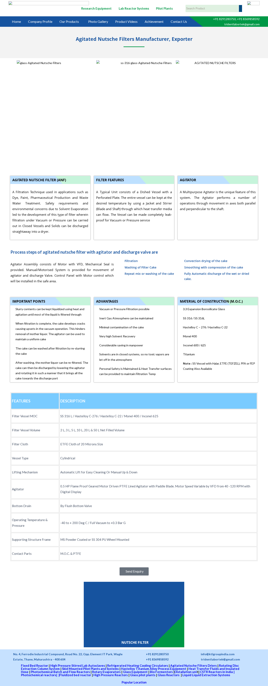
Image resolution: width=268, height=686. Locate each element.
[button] (70, 21)
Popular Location (134, 682)
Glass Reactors (169, 675)
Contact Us (179, 21)
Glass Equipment (135, 672)
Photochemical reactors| (39, 675)
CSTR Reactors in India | (216, 672)
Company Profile (40, 21)
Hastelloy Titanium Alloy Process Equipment (153, 669)
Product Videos (126, 21)
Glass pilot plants (142, 675)
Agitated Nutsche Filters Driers (193, 665)
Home (16, 21)
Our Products (69, 21)
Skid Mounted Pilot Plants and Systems (90, 669)
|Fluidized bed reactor (74, 675)
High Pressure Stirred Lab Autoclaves (77, 665)
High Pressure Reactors (110, 675)
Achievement (154, 21)
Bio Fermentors (161, 672)
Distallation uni (185, 672)
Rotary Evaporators (106, 672)
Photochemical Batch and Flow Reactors (60, 672)
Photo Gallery (98, 21)
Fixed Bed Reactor (34, 665)
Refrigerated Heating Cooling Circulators (137, 665)
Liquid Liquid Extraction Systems (206, 675)
